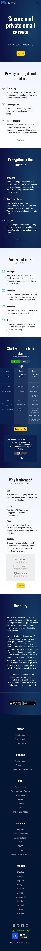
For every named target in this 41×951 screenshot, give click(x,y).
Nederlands (21, 897)
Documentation (20, 838)
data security (26, 652)
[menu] (37, 3)
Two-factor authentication (20, 769)
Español (20, 880)
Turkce (20, 909)
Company (20, 795)
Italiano (20, 888)
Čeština (20, 913)
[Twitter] (14, 925)
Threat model (20, 743)
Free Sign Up (20, 429)
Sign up (21, 53)
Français (20, 876)
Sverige (20, 901)
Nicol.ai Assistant (20, 833)
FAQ (20, 842)
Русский (20, 905)
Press (20, 799)
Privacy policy (21, 739)
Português (20, 884)
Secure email (20, 761)
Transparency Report (20, 791)
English (20, 872)
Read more (20, 140)
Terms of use (20, 787)
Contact (20, 803)
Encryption (7, 400)
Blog (20, 808)
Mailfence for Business (21, 854)
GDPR (20, 846)
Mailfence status (20, 812)
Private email (20, 735)
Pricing (20, 850)
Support (20, 829)
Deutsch (20, 893)
